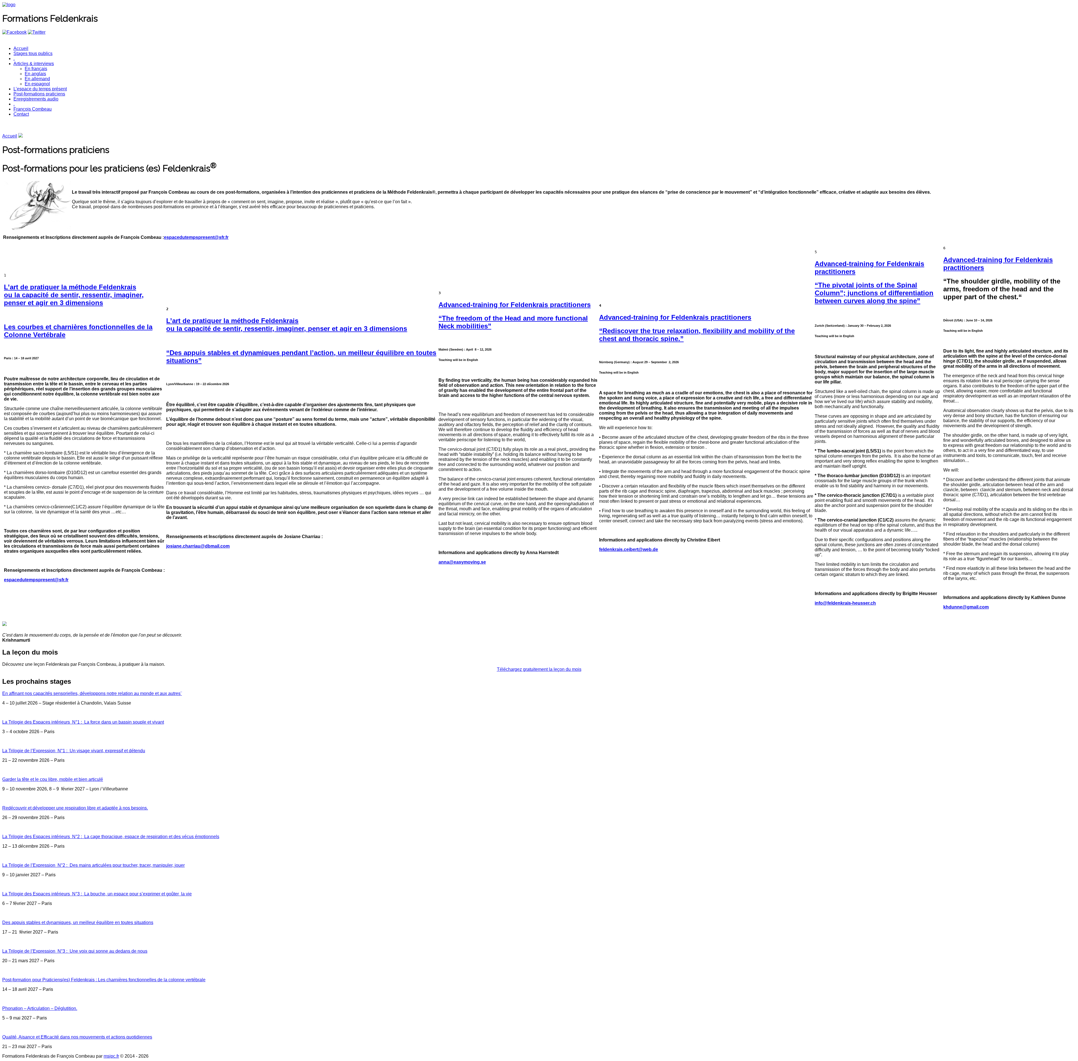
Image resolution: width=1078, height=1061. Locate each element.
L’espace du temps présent (40, 88)
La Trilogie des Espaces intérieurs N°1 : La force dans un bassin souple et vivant (83, 722)
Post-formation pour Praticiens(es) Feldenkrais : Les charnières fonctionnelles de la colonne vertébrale (103, 979)
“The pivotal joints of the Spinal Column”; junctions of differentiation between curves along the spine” (874, 293)
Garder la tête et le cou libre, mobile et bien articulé (52, 779)
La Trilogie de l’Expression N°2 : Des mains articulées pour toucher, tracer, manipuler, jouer (93, 865)
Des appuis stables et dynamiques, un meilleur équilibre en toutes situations (77, 922)
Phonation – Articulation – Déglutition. (39, 1008)
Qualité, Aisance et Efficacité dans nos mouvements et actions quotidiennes (77, 1037)
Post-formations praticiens (39, 94)
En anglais (35, 73)
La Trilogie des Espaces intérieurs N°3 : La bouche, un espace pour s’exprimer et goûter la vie (97, 893)
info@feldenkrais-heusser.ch (845, 603)
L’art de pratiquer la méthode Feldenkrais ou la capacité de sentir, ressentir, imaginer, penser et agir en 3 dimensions (74, 295)
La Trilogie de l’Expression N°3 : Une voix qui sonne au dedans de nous (74, 951)
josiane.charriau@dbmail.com (198, 546)
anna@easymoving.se (462, 562)
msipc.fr (111, 1056)
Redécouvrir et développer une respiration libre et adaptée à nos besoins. (75, 808)
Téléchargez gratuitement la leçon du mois (539, 669)
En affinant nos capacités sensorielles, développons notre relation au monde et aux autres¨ (92, 693)
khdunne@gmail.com (966, 607)
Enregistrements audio (35, 99)
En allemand (37, 78)
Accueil (20, 48)
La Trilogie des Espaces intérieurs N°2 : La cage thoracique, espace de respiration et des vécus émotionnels (110, 836)
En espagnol (37, 83)
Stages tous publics (32, 53)
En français (36, 68)
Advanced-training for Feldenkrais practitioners (514, 304)
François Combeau (32, 109)
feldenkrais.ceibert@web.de (628, 549)
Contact (21, 114)
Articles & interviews (33, 63)
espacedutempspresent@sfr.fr (196, 237)
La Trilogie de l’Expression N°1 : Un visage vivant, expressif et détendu (73, 750)
